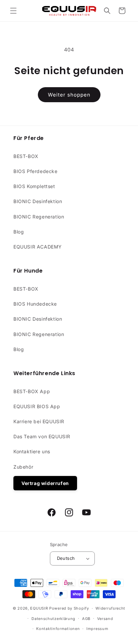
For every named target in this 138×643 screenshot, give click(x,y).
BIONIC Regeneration (38, 216)
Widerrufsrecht (110, 608)
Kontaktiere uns (31, 451)
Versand (105, 618)
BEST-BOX (26, 156)
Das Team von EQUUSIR (41, 436)
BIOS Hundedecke (35, 304)
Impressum (97, 628)
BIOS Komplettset (34, 186)
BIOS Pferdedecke (35, 171)
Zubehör (23, 467)
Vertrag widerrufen (45, 483)
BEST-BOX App (31, 391)
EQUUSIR (39, 608)
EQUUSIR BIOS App (36, 406)
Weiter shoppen (69, 95)
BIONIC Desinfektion (37, 201)
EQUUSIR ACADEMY (37, 247)
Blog (18, 231)
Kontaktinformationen (58, 628)
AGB (86, 618)
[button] (13, 10)
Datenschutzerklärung (53, 618)
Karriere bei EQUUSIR (38, 421)
